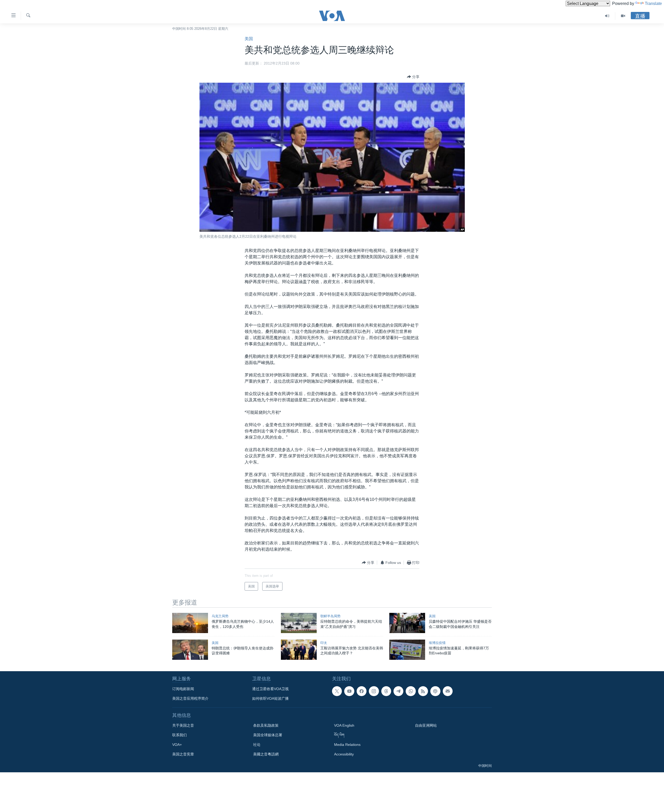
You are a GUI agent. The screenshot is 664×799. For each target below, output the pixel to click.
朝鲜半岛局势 (330, 616)
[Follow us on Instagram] (374, 691)
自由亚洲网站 (426, 725)
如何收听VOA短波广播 (270, 698)
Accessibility (344, 754)
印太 (323, 643)
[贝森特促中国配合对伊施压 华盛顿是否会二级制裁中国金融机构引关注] (407, 623)
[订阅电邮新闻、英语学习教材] (448, 691)
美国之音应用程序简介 (190, 698)
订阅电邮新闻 (183, 689)
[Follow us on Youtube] (349, 691)
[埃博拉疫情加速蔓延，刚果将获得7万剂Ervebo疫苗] (407, 650)
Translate (653, 3)
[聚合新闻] (423, 691)
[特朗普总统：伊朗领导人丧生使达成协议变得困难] (190, 650)
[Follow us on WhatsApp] (411, 691)
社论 (256, 744)
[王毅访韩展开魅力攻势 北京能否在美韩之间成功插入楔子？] (299, 650)
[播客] (435, 691)
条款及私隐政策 (266, 725)
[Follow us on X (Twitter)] (337, 691)
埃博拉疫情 (437, 643)
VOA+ (177, 744)
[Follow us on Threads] (386, 691)
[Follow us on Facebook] (361, 691)
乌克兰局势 (220, 616)
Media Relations (347, 744)
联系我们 (179, 735)
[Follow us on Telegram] (398, 691)
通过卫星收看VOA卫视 (270, 689)
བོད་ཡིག (339, 735)
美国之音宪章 (183, 754)
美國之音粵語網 (266, 754)
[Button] (413, 77)
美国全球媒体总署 (267, 735)
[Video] (623, 16)
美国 (249, 39)
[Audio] (607, 16)
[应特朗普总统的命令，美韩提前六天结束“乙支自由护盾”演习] (299, 623)
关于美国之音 (183, 725)
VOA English (344, 725)
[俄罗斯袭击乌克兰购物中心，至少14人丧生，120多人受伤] (190, 623)
